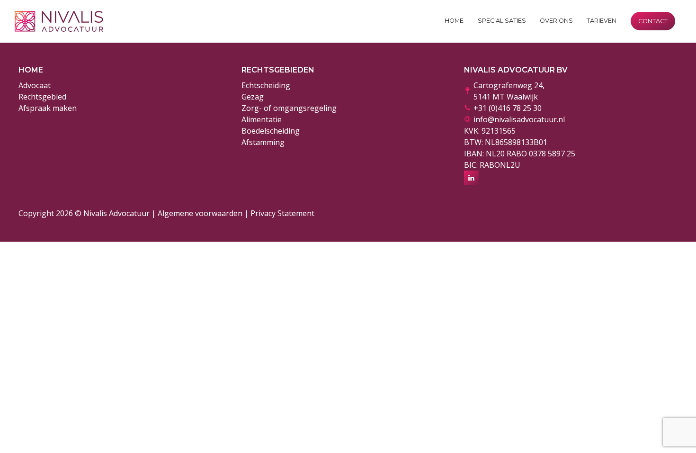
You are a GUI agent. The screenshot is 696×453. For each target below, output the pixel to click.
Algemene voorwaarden (200, 213)
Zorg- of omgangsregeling (289, 108)
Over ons (556, 20)
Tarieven (601, 20)
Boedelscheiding (270, 131)
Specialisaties (502, 20)
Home (454, 20)
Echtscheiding (265, 85)
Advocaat (34, 85)
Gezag (252, 96)
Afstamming (263, 142)
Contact (653, 21)
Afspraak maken (47, 108)
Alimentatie (261, 119)
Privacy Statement (282, 213)
